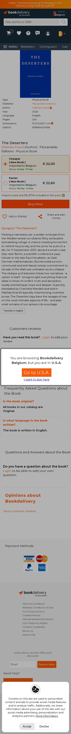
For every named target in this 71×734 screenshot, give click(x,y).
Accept (27, 726)
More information (47, 716)
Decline (44, 726)
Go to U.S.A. (36, 372)
